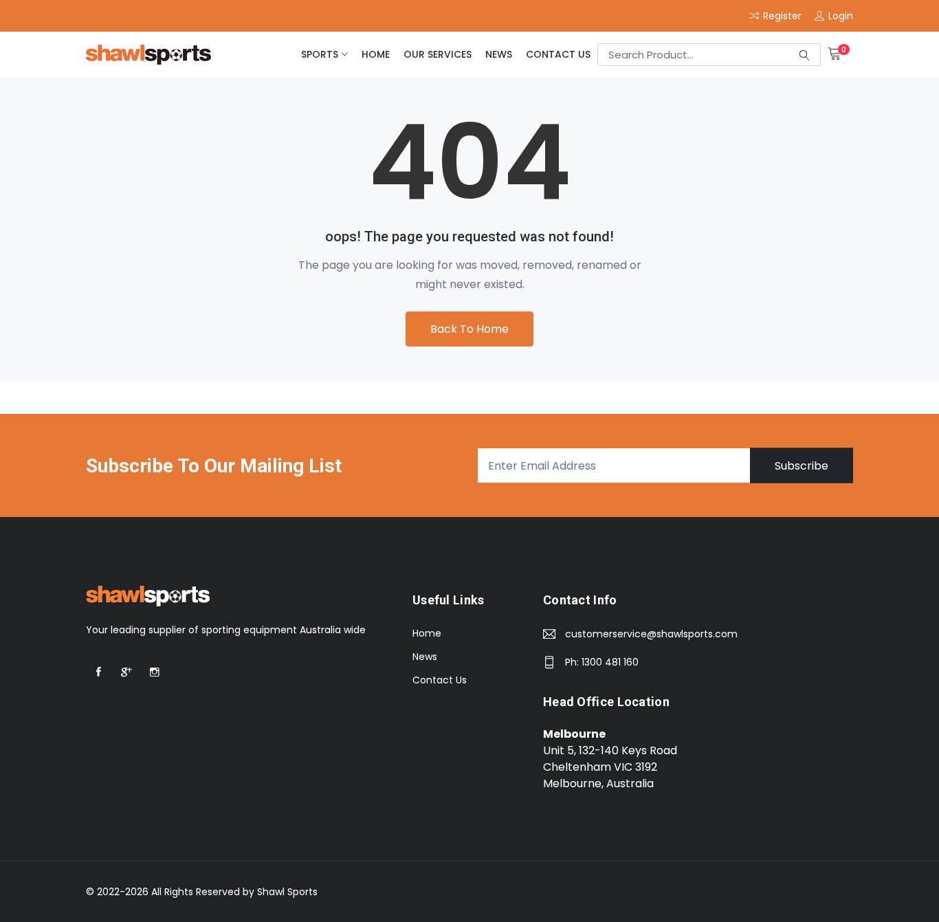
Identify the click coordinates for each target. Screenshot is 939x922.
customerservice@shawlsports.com (651, 634)
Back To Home (469, 329)
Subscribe (801, 466)
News (498, 54)
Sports (319, 54)
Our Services (438, 54)
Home (376, 54)
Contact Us (558, 54)
